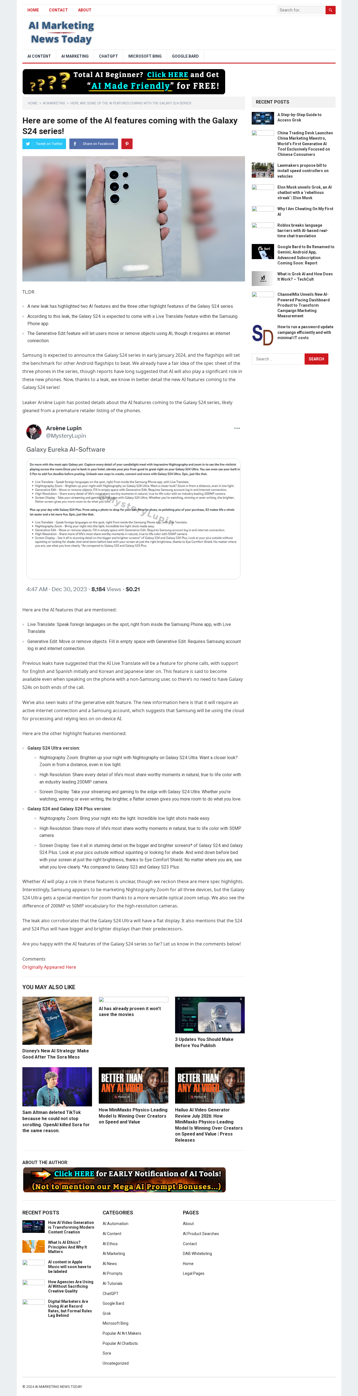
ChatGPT (108, 56)
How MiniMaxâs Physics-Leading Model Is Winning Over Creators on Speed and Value (133, 1116)
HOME (33, 10)
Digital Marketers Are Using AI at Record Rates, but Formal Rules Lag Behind (70, 1308)
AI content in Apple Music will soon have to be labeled (69, 1267)
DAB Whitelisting (197, 1253)
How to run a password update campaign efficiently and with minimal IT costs (305, 332)
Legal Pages (193, 1273)
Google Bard (185, 56)
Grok (107, 1313)
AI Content (39, 56)
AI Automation (115, 1223)
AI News (110, 1263)
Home (32, 103)
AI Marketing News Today (58, 1387)
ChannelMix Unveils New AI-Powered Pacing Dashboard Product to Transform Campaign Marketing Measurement (303, 305)
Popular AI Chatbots (120, 1343)
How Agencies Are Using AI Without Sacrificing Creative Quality (70, 1287)
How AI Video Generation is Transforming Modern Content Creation (71, 1227)
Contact (58, 10)
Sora (107, 1353)
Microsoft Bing (145, 56)
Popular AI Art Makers (122, 1333)
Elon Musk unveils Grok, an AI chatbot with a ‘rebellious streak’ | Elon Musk (304, 192)
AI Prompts (113, 1273)
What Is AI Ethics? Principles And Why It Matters (67, 1247)
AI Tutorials (113, 1283)
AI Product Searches (201, 1233)
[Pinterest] (127, 144)
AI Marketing (75, 56)
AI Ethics (110, 1244)
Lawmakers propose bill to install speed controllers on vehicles (303, 170)
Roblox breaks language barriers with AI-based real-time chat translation (302, 230)
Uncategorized (116, 1363)
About (84, 10)
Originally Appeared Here (49, 967)
